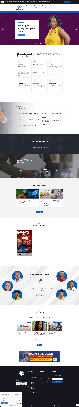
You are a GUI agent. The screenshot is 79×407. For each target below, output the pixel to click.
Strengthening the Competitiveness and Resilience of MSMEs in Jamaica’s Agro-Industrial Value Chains (22, 202)
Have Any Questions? (29, 5)
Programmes (21, 64)
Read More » (28, 335)
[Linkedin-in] (17, 386)
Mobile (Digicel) (37, 5)
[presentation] (21, 289)
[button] (20, 392)
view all (39, 344)
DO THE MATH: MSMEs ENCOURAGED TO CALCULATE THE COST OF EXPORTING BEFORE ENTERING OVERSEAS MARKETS (39, 334)
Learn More (21, 75)
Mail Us (31, 394)
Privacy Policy (13, 405)
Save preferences (18, 403)
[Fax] (28, 391)
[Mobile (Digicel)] (34, 5)
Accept (4, 403)
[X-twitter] (21, 386)
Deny (11, 403)
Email (53, 377)
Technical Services (22, 83)
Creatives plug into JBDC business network (23, 333)
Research (51, 64)
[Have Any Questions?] (26, 5)
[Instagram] (25, 386)
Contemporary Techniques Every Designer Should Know (54, 333)
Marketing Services (53, 83)
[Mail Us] (28, 394)
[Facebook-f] (19, 386)
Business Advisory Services (37, 65)
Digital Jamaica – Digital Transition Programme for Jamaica (33, 201)
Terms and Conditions (9, 405)
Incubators (36, 83)
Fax (30, 391)
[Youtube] (23, 386)
